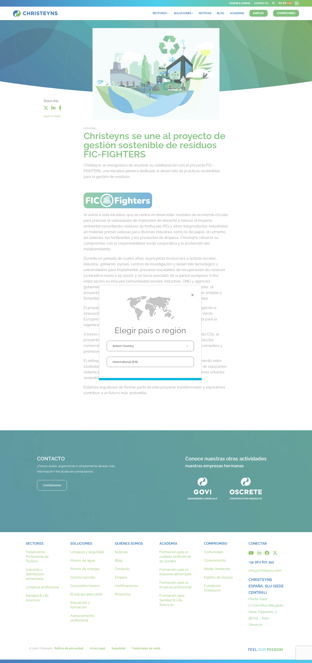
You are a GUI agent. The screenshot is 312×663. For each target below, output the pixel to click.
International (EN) (125, 362)
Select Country (123, 346)
